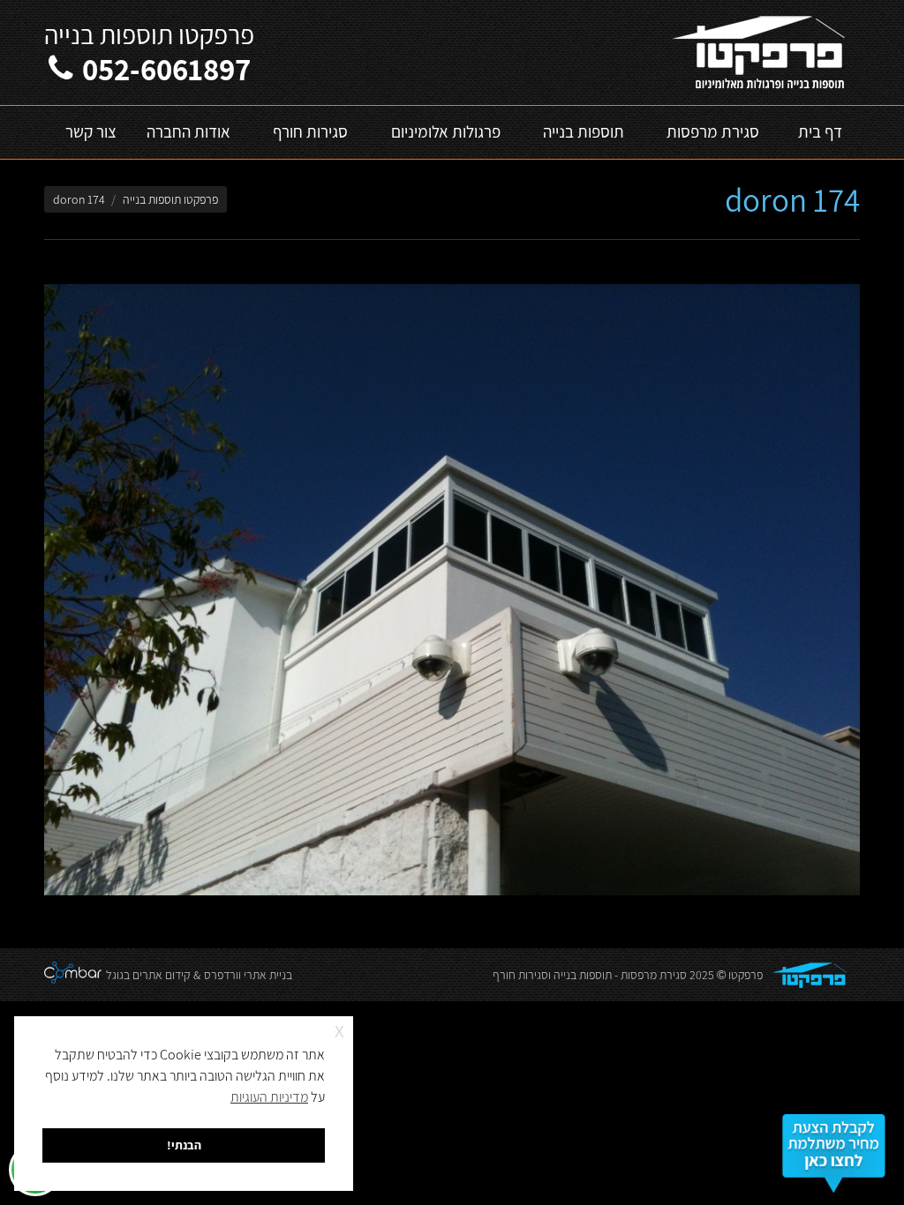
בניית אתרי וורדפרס (248, 975)
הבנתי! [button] (184, 1144)
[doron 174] (452, 589)
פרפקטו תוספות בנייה (170, 199)
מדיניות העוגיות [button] (269, 1097)
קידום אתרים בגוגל (148, 975)
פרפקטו (745, 975)
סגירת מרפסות (654, 975)
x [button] (339, 1029)
